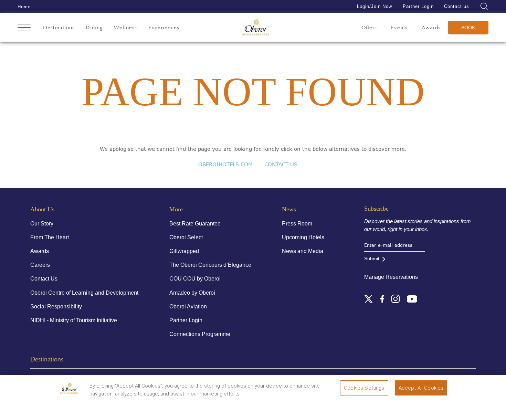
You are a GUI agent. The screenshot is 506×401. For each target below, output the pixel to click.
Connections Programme (199, 334)
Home (24, 6)
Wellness (125, 28)
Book (468, 27)
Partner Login (418, 6)
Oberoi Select (186, 237)
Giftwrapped (184, 251)
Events (399, 28)
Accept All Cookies (421, 388)
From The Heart (49, 237)
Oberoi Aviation (188, 306)
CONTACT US (280, 164)
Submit (371, 258)
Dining (94, 28)
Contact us (456, 6)
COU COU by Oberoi (195, 279)
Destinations (59, 28)
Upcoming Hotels (303, 237)
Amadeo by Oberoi (192, 293)
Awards (431, 28)
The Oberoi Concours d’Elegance (210, 265)
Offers (369, 28)
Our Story (41, 223)
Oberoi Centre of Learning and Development (84, 293)
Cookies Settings (364, 388)
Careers (40, 265)
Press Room (297, 223)
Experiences (163, 28)
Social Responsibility (56, 306)
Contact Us (43, 279)
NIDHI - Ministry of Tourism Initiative (73, 320)
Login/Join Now (374, 6)
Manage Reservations (391, 277)
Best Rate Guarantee (195, 223)
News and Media (302, 251)
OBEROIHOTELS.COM (225, 164)
